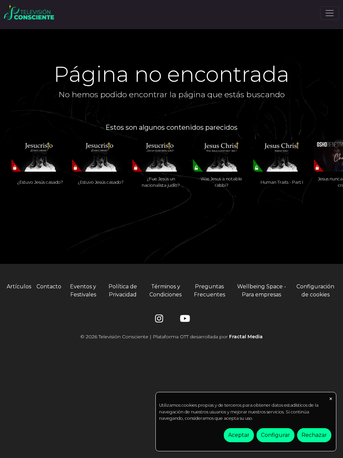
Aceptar (239, 435)
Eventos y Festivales (83, 290)
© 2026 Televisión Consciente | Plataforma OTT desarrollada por (171, 337)
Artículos (19, 286)
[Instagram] (159, 320)
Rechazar (314, 435)
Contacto (49, 286)
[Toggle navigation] (329, 13)
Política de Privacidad (123, 290)
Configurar (275, 435)
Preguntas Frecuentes (209, 290)
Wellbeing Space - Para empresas (261, 290)
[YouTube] (184, 320)
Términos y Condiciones (165, 290)
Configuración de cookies (315, 290)
